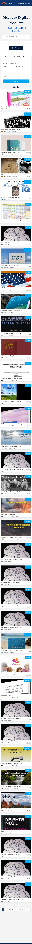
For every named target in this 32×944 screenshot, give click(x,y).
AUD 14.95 (27, 91)
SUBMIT (16, 81)
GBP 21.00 (27, 635)
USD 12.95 (27, 680)
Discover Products (24, 3)
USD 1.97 (28, 385)
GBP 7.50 (28, 295)
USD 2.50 (28, 204)
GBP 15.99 (27, 250)
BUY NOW (29, 108)
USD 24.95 (27, 431)
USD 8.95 (28, 816)
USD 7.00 (28, 227)
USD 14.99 (27, 521)
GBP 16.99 (27, 136)
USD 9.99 (28, 476)
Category (17, 48)
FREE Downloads (13, 28)
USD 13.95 (27, 114)
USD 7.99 (28, 363)
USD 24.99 (27, 182)
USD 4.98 (28, 340)
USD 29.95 (27, 159)
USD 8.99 (28, 318)
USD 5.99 (28, 272)
